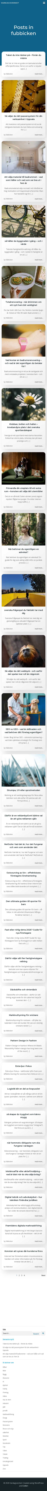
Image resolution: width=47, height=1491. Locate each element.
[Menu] (44, 3)
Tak (4, 1447)
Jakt (4, 1407)
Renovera (6, 1425)
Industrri (6, 1403)
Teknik (5, 1454)
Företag (5, 1392)
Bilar (4, 1371)
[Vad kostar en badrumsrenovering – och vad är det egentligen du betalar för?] (23, 340)
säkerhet (6, 1432)
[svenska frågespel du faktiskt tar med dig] (23, 590)
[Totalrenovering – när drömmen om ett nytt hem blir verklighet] (23, 282)
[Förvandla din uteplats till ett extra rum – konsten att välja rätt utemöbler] (23, 468)
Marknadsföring (8, 1414)
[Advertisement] (23, 1303)
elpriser (5, 1385)
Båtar (5, 1367)
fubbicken (9, 74)
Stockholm (6, 1443)
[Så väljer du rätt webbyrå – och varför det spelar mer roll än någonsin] (23, 651)
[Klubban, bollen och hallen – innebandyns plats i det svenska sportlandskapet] (23, 404)
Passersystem (8, 1421)
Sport (5, 1440)
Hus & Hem (7, 1400)
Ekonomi (6, 1378)
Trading (5, 1458)
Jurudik (5, 1411)
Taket (5, 1451)
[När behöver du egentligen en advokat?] (23, 529)
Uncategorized (8, 1461)
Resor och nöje (8, 1429)
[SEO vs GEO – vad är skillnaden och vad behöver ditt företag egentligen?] (23, 709)
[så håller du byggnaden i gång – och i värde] (23, 221)
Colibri (25, 1486)
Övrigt (5, 1418)
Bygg (4, 1374)
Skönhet (6, 1436)
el (3, 1381)
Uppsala (5, 1465)
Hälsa (5, 1396)
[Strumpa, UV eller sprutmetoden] (23, 770)
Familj (5, 1389)
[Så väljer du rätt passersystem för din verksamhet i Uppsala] (23, 96)
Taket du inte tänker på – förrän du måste (17, 1344)
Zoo (4, 1469)
